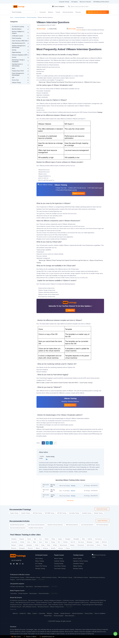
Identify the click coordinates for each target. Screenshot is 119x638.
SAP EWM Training (49, 513)
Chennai (29, 539)
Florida (36, 545)
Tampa (42, 545)
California (90, 539)
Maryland (13, 545)
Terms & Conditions (99, 613)
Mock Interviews (69, 615)
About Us (15, 613)
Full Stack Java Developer (17, 586)
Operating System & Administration (17, 65)
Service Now (15, 80)
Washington (89, 542)
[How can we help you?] (115, 634)
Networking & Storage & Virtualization (18, 60)
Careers (34, 613)
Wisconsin (30, 548)
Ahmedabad (76, 539)
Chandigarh (67, 539)
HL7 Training (38, 563)
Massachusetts (63, 545)
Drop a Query (17, 636)
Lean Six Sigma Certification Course (26, 579)
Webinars (49, 613)
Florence (68, 548)
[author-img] (41, 29)
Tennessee (45, 548)
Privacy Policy (89, 613)
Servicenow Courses (43, 606)
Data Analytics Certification (41, 586)
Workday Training (98, 513)
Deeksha (79, 29)
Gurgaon (60, 539)
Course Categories (59, 6)
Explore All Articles (102, 520)
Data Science (29, 586)
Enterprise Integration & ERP (19, 55)
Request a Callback (31, 636)
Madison (38, 548)
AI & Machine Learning (18, 26)
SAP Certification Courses (29, 606)
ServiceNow (13, 593)
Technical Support (58, 615)
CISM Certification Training (33, 577)
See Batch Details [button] (70, 405)
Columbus (65, 542)
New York (73, 542)
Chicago (53, 542)
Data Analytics (33, 593)
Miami (48, 545)
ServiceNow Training (74, 513)
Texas (28, 542)
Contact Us (23, 613)
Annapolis (21, 545)
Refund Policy (48, 615)
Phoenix (105, 545)
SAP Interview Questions (102, 524)
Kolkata (53, 539)
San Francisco (98, 539)
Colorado (22, 542)
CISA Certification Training (17, 577)
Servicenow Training (59, 568)
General (14, 57)
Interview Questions (20, 17)
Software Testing (16, 82)
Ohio (59, 542)
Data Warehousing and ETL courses (25, 602)
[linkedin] (51, 443)
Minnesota (13, 548)
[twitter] (47, 443)
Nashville (53, 548)
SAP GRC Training (61, 513)
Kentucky (60, 548)
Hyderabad (13, 539)
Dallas (34, 542)
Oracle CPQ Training (41, 566)
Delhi (35, 539)
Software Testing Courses (57, 606)
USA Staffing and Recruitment (101, 1)
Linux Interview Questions (87, 524)
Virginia (97, 542)
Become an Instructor (85, 1)
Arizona (98, 545)
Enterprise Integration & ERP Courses (78, 602)
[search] (69, 6)
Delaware (72, 545)
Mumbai (46, 539)
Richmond (104, 542)
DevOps (14, 50)
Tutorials (56, 613)
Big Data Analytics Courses (35, 600)
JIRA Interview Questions (72, 524)
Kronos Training (77, 558)
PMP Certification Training (65, 577)
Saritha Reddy (53, 28)
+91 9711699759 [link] (16, 560)
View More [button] (41, 579)
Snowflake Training (86, 513)
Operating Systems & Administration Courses (35, 604)
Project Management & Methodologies (18, 74)
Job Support (74, 1)
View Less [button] (13, 609)
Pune (40, 539)
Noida (83, 539)
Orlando (55, 545)
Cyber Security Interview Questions (36, 524)
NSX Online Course (92, 82)
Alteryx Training (39, 561)
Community (42, 613)
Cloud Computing (31, 17)
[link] (55, 443)
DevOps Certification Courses (44, 602)
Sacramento (14, 542)
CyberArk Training (25, 513)
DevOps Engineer (23, 593)
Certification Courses (17, 35)
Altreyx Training (58, 558)
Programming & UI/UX (18, 70)
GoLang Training (58, 563)
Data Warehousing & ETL (18, 43)
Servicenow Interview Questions (18, 527)
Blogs (29, 613)
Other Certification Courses (55, 604)
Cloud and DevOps (44, 593)
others (13, 68)
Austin (40, 542)
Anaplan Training (14, 513)
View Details (70, 500)
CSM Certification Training (81, 577)
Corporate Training (64, 1)
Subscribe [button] (71, 310)
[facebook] (43, 443)
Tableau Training (77, 566)
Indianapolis (29, 545)
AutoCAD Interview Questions (17, 524)
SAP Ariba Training (37, 513)
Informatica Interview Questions (55, 524)
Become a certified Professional (97, 12)
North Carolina (90, 545)
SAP (13, 77)
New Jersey (81, 542)
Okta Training (39, 558)
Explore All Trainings (102, 509)
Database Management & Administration (18, 46)
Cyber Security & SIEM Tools (19, 40)
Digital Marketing (16, 52)
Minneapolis (22, 548)
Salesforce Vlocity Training (80, 561)
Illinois (46, 542)
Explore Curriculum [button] (78, 193)
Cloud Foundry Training (85, 382)
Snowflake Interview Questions (35, 527)
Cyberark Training (59, 561)
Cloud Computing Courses (82, 600)
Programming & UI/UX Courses (72, 604)
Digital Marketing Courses (60, 602)
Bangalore (21, 539)
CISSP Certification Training (49, 577)
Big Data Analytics (17, 29)
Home (11, 17)
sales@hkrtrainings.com (47, 636)
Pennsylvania (80, 545)
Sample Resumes (65, 613)
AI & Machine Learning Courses (18, 600)
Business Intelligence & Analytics (18, 32)
